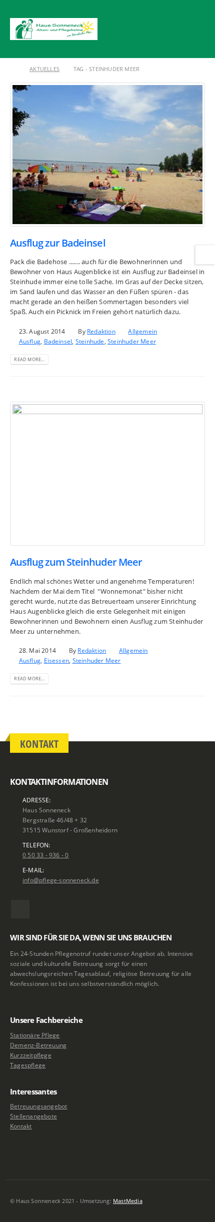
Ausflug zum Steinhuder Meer (76, 562)
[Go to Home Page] (13, 69)
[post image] (107, 155)
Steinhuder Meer (132, 341)
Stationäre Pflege (35, 1035)
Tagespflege (28, 1065)
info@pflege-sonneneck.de (60, 880)
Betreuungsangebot (38, 1106)
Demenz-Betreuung (38, 1045)
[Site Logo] (54, 29)
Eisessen (57, 660)
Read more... (29, 359)
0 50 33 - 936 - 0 (45, 855)
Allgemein (142, 331)
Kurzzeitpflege (31, 1055)
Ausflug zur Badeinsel (58, 243)
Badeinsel (58, 341)
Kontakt (21, 1126)
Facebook (20, 909)
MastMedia (127, 1200)
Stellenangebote (33, 1116)
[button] (197, 16)
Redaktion (101, 331)
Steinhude (90, 341)
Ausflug (29, 341)
